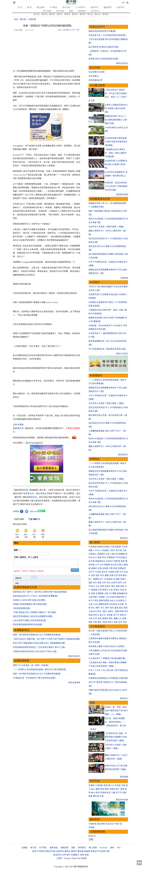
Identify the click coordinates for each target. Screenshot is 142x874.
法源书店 (60, 851)
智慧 (124, 618)
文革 (120, 622)
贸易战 (106, 550)
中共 (102, 565)
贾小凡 (111, 785)
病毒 (91, 550)
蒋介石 (103, 615)
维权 (95, 597)
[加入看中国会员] (46, 472)
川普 (112, 547)
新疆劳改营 (104, 604)
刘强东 (116, 590)
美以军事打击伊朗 (97, 72)
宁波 (54, 76)
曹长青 (96, 796)
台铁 (108, 554)
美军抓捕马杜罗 (96, 80)
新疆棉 (122, 554)
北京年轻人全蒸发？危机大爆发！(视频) (106, 226)
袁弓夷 (92, 561)
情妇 (98, 575)
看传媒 (81, 851)
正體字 (60, 858)
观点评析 (101, 824)
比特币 (114, 582)
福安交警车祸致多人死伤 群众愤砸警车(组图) (33, 616)
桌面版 (25, 847)
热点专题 (47, 11)
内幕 (117, 572)
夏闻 (98, 789)
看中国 (20, 428)
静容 (98, 792)
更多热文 (124, 538)
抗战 (91, 615)
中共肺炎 (93, 547)
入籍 (91, 611)
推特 (112, 847)
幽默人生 (118, 618)
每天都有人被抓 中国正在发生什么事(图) (106, 646)
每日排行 (67, 7)
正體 (123, 2)
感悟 (91, 622)
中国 (23, 165)
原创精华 (82, 11)
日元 (98, 586)
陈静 (107, 789)
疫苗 (100, 557)
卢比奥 (124, 547)
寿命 (116, 622)
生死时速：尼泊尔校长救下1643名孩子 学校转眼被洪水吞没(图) (116, 186)
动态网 (102, 851)
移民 (98, 608)
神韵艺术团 (50, 851)
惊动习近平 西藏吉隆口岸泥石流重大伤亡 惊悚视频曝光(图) (39, 643)
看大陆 (37, 14)
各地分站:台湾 (59, 855)
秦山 (93, 792)
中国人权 (118, 824)
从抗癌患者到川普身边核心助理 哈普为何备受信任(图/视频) (116, 141)
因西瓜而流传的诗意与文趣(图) (102, 31)
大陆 (106, 593)
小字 (77, 30)
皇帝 (100, 618)
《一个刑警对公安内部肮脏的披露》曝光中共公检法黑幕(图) (39, 669)
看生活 (98, 14)
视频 (71, 11)
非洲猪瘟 (100, 593)
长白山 (113, 600)
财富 (122, 586)
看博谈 (67, 14)
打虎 (116, 575)
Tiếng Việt (76, 858)
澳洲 (117, 611)
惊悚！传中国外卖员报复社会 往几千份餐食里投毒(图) (37, 635)
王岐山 (120, 565)
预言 (100, 622)
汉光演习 (110, 561)
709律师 (101, 597)
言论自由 (113, 604)
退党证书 (95, 851)
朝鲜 (118, 579)
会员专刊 (95, 11)
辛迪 (102, 796)
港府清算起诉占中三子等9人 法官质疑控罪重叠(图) (35, 596)
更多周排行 (123, 454)
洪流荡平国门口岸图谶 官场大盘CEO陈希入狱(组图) (116, 164)
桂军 (126, 611)
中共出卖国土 (121, 557)
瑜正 (109, 792)
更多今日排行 (122, 353)
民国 (121, 611)
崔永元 (105, 572)
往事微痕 (111, 557)
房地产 (108, 586)
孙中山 (96, 615)
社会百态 (110, 824)
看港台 (60, 14)
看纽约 (75, 14)
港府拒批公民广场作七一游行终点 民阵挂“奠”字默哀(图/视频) (40, 592)
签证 (121, 608)
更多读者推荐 (74, 682)
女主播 (121, 604)
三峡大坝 (114, 554)
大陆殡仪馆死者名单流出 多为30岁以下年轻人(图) (35, 651)
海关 (112, 608)
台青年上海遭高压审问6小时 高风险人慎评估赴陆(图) (116, 108)
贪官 (93, 575)
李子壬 (119, 792)
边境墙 (105, 568)
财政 (118, 586)
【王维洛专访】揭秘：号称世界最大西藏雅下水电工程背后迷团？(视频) (116, 737)
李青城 (103, 792)
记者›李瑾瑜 (18, 424)
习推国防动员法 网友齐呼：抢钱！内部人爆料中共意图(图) (116, 153)
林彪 (122, 615)
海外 (105, 611)
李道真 (118, 785)
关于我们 (43, 847)
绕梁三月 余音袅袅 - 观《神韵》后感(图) (30, 665)
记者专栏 (120, 7)
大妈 (122, 590)
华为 (102, 575)
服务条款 (54, 847)
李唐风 (112, 789)
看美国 (52, 14)
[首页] (71, 4)
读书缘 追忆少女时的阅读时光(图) (103, 59)
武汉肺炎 (105, 547)
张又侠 (119, 550)
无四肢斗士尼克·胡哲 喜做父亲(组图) (29, 600)
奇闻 (105, 622)
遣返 (116, 608)
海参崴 (94, 590)
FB (114, 579)
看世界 (83, 14)
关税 (100, 568)
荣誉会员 (30, 493)
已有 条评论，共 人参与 (26, 557)
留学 (107, 608)
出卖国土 (93, 554)
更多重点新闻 (122, 194)
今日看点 (54, 7)
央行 (95, 582)
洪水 (104, 557)
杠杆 (104, 582)
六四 (124, 550)
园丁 (118, 789)
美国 (115, 568)
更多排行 (124, 698)
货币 (120, 582)
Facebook (103, 847)
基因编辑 (121, 593)
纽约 (68, 855)
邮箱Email (92, 836)
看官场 (44, 14)
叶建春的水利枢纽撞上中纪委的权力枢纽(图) (108, 678)
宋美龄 (110, 615)
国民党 (117, 561)
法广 (102, 579)
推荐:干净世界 (38, 851)
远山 (93, 789)
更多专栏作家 (122, 800)
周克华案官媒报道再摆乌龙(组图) (27, 624)
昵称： (17, 550)
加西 (87, 855)
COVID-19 (97, 550)
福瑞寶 (87, 851)
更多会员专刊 (122, 63)
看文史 (90, 14)
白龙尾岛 (120, 600)
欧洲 (82, 855)
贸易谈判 (122, 568)
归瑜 (123, 785)
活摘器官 (101, 554)
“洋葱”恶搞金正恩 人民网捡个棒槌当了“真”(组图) (34, 612)
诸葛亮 (105, 618)
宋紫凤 (92, 785)
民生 (100, 611)
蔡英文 (105, 590)
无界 (108, 851)
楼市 (113, 586)
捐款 (73, 847)
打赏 (67, 30)
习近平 (112, 550)
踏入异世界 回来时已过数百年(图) (103, 47)
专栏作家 (60, 11)
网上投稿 (93, 847)
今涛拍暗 (99, 785)
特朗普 (118, 547)
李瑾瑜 (92, 827)
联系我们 (82, 847)
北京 (111, 590)
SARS (95, 604)
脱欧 (91, 582)
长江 (95, 557)
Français (67, 858)
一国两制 (95, 579)
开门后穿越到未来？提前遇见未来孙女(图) (107, 349)
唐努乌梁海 (104, 600)
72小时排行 (81, 7)
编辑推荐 (107, 7)
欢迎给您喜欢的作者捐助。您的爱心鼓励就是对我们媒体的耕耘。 (42, 437)
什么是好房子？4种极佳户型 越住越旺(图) (107, 658)
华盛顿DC (75, 855)
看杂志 (67, 851)
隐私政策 (65, 847)
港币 (102, 586)
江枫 (113, 792)
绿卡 (95, 611)
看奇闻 (105, 14)
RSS (118, 847)
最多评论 (95, 7)
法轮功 (113, 597)
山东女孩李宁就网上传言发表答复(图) (29, 620)
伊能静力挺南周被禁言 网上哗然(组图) (30, 604)
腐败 (107, 575)
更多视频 (124, 777)
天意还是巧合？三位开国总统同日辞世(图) (107, 35)
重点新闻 (41, 7)
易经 (111, 618)
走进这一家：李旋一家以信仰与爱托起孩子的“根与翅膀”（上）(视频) (116, 710)
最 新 (29, 7)
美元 (109, 582)
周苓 (102, 789)
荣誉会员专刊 (97, 26)
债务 (100, 582)
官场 (120, 575)
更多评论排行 (74, 656)
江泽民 (98, 572)
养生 (125, 622)
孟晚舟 (94, 568)
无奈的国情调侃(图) (21, 608)
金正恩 (114, 565)
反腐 (111, 575)
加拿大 (123, 579)
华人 (93, 608)
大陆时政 (32, 19)
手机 (95, 622)
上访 (107, 597)
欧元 (93, 586)
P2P (110, 593)
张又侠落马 (94, 76)
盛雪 (122, 789)
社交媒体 (108, 579)
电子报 (33, 847)
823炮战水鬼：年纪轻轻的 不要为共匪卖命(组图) (34, 678)
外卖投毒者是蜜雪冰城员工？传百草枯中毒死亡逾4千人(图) (39, 647)
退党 (123, 561)
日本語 (84, 858)
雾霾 (114, 593)
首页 (16, 19)
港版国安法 (100, 561)
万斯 (111, 568)
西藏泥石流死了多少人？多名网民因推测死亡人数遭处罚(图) (116, 119)
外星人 (110, 622)
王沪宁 (92, 572)
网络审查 (120, 597)
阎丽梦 (107, 565)
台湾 (100, 590)
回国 (125, 608)
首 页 (20, 7)
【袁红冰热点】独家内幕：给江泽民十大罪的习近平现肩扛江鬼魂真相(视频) (46, 639)
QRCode (33, 511)
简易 (106, 785)
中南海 (111, 572)
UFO (97, 565)
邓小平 (116, 615)
